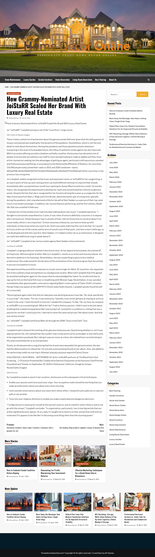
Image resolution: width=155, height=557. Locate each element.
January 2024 (115, 294)
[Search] (148, 80)
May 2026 (113, 172)
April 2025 (113, 221)
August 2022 (114, 367)
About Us (112, 79)
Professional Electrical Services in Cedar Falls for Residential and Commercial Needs (128, 145)
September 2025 (116, 206)
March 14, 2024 (94, 479)
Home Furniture (116, 420)
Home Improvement (117, 425)
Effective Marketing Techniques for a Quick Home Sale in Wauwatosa (88, 473)
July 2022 (113, 372)
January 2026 (115, 187)
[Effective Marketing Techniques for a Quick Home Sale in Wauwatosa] (89, 456)
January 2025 (115, 235)
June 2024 (113, 269)
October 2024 (115, 250)
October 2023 (115, 308)
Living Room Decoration (82, 79)
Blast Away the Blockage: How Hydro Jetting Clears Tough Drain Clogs (127, 119)
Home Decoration (62, 79)
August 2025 (114, 211)
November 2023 (116, 303)
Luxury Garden (29, 79)
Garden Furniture (45, 79)
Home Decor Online (117, 405)
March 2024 (114, 284)
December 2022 (116, 347)
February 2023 (115, 337)
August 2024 (114, 260)
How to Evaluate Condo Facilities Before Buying (21, 472)
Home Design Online (117, 415)
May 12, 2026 (143, 525)
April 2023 (113, 328)
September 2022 (116, 362)
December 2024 (116, 240)
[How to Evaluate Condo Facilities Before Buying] (21, 456)
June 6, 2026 (54, 522)
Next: (81, 427)
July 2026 (113, 162)
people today (21, 167)
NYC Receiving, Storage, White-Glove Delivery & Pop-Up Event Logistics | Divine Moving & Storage (128, 137)
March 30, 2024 (60, 479)
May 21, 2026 (113, 525)
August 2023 (114, 313)
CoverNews (97, 553)
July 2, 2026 (24, 476)
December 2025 (116, 191)
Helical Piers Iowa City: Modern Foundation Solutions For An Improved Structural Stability (128, 127)
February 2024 (115, 289)
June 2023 (113, 318)
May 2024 (113, 274)
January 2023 (115, 342)
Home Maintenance (12, 79)
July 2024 (113, 264)
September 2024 (116, 255)
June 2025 (113, 216)
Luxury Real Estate (14, 93)
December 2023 (116, 299)
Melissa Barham (14, 118)
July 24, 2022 (26, 118)
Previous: (30, 427)
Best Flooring (100, 79)
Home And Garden (117, 400)
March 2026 (114, 177)
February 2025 (115, 230)
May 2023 (113, 323)
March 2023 (114, 333)
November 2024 (116, 245)
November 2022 (116, 352)
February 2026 (115, 182)
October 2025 (115, 201)
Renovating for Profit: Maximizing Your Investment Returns (53, 473)
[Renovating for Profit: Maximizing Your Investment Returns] (55, 456)
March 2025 (114, 226)
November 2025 (116, 196)
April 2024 (113, 279)
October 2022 (115, 357)
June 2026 (113, 167)
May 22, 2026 (84, 525)
